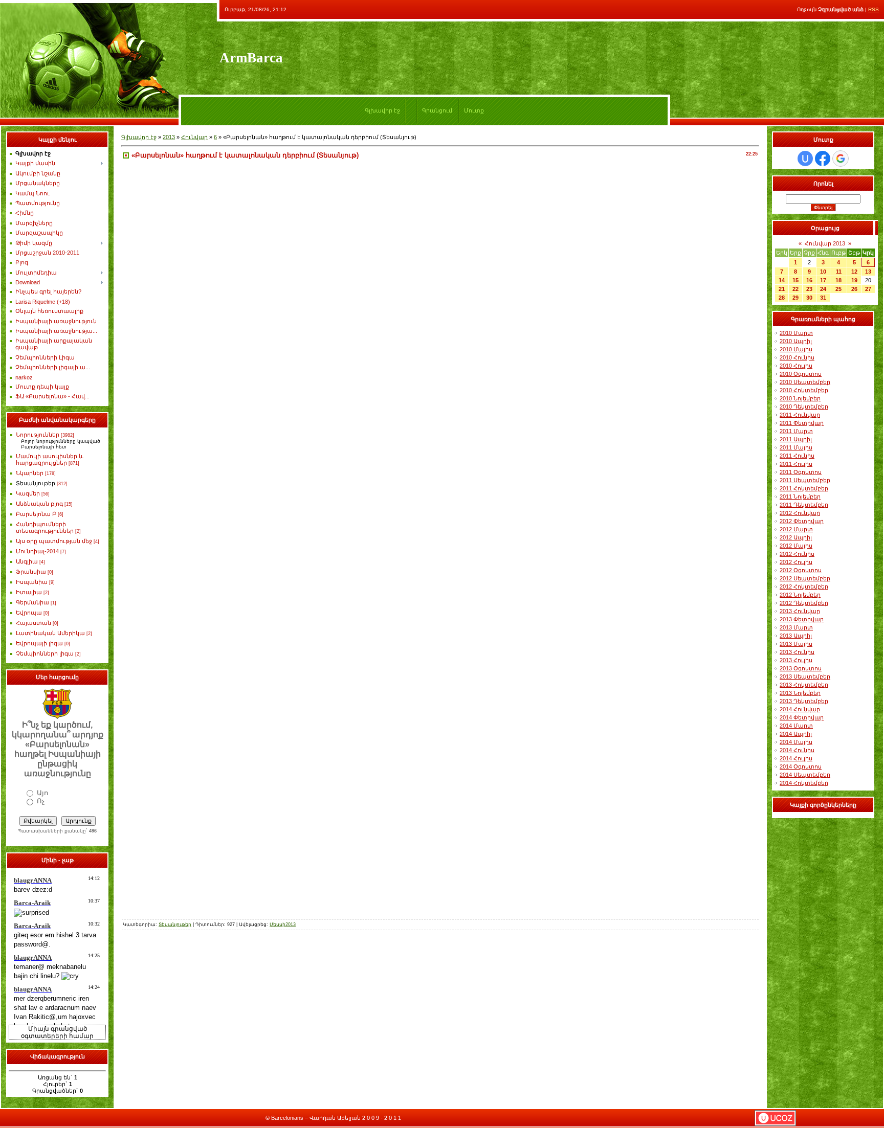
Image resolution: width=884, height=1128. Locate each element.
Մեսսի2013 (283, 924)
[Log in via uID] (805, 158)
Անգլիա (27, 561)
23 (809, 289)
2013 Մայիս (796, 644)
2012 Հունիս (797, 554)
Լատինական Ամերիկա (50, 633)
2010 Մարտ (796, 333)
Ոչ (41, 801)
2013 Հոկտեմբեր (804, 685)
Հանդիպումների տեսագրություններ (45, 527)
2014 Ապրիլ (796, 734)
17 (823, 280)
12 (854, 271)
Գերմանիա (32, 602)
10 (823, 271)
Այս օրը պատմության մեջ (54, 541)
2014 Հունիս (797, 750)
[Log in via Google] (840, 158)
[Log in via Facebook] (822, 158)
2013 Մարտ (796, 627)
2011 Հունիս (797, 456)
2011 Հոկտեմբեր (804, 488)
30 (809, 298)
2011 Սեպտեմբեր (805, 480)
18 (838, 280)
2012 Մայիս (796, 546)
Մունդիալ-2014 (37, 551)
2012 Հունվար (800, 513)
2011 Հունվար (800, 415)
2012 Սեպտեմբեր (805, 578)
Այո (42, 793)
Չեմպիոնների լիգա (45, 653)
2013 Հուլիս (796, 660)
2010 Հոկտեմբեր (804, 390)
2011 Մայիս (796, 447)
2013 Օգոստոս (801, 668)
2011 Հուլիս (796, 464)
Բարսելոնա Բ (36, 514)
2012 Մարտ (796, 529)
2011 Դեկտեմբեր (804, 505)
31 (823, 298)
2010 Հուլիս (796, 366)
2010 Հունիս (797, 357)
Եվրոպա (29, 613)
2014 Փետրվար (802, 717)
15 (795, 280)
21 (782, 289)
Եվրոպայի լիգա (39, 643)
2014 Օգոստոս (801, 766)
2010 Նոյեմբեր (800, 398)
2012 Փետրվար (802, 521)
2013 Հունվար (800, 611)
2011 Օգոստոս (801, 472)
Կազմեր (28, 493)
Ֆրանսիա (31, 572)
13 (868, 271)
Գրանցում (437, 110)
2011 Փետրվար (802, 423)
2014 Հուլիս (796, 758)
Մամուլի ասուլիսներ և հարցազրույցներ (49, 459)
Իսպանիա (32, 582)
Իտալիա (29, 592)
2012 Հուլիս (796, 562)
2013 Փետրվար (802, 619)
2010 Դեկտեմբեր (804, 406)
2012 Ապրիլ (796, 537)
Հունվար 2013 (825, 243)
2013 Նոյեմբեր (800, 693)
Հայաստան (33, 623)
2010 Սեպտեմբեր (805, 382)
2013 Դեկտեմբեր (804, 701)
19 (854, 280)
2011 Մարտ (796, 431)
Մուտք (474, 110)
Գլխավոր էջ (382, 110)
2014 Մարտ (796, 726)
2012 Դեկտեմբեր (804, 603)
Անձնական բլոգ (39, 504)
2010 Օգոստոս (801, 374)
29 (795, 298)
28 (782, 298)
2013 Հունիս (797, 652)
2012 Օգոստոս (801, 570)
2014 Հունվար (800, 709)
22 (795, 289)
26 (854, 289)
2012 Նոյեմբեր (800, 595)
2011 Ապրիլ (796, 439)
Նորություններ (37, 435)
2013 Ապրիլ (796, 636)
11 (839, 271)
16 (809, 280)
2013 (169, 137)
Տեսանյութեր (35, 483)
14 (782, 280)
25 (838, 289)
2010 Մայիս (796, 349)
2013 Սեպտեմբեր (805, 676)
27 (868, 289)
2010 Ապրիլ (796, 341)
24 (823, 289)
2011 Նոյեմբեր (800, 496)
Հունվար (194, 137)
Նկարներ (29, 473)
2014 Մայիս (796, 742)
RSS (873, 9)
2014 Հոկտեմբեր (804, 783)
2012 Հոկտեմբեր (804, 586)
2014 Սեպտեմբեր (805, 775)
